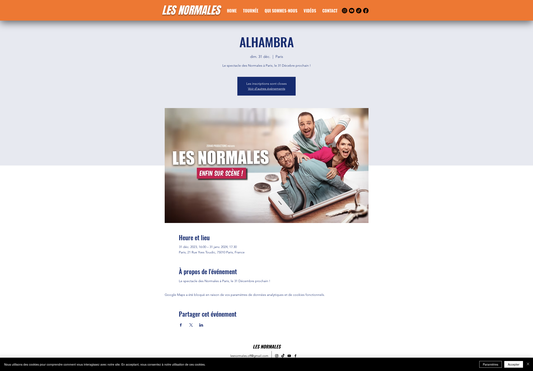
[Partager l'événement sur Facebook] (181, 325)
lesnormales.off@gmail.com (249, 356)
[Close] (528, 364)
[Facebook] (366, 10)
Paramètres (490, 364)
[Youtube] (351, 10)
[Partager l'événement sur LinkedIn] (201, 325)
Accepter (513, 364)
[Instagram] (344, 10)
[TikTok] (358, 10)
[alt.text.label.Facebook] (295, 356)
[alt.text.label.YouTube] (289, 356)
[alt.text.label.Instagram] (277, 356)
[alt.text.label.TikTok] (283, 356)
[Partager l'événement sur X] (191, 325)
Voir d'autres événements (266, 89)
